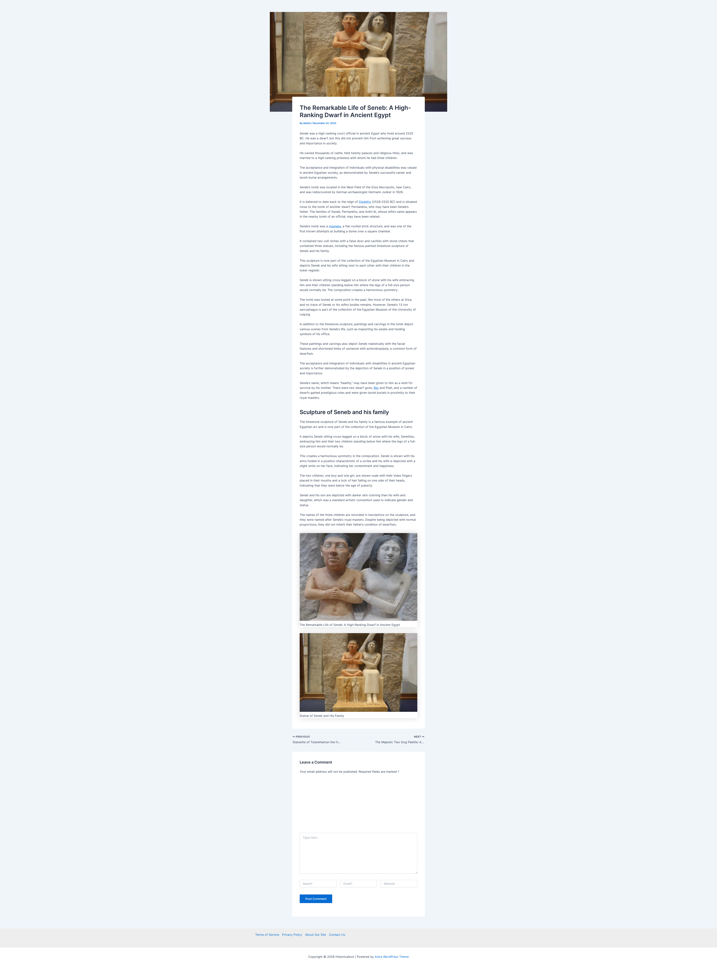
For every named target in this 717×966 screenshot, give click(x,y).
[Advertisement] (358, 805)
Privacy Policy (292, 934)
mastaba (335, 226)
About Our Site (315, 934)
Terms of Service (267, 934)
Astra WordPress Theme (392, 957)
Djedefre (365, 202)
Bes (376, 388)
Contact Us (337, 934)
